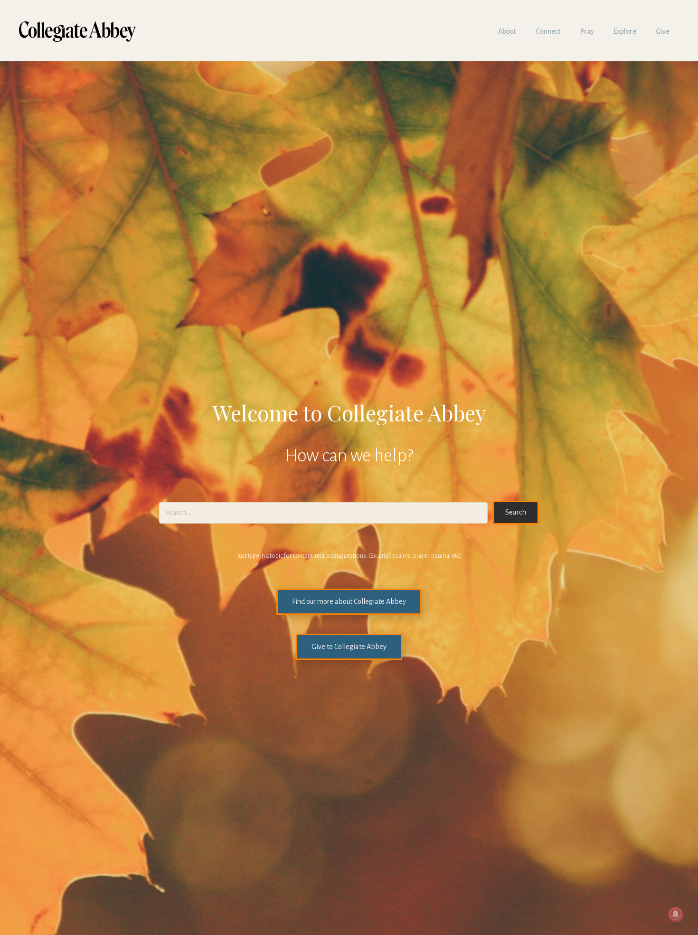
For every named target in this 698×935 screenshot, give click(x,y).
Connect (548, 31)
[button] (515, 512)
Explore (624, 31)
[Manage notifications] (675, 914)
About (507, 31)
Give (663, 31)
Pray (587, 31)
